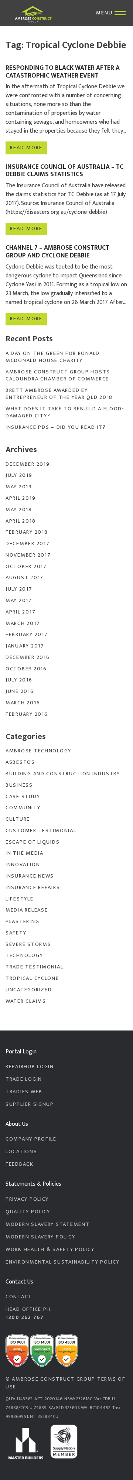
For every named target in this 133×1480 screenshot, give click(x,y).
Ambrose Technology (38, 750)
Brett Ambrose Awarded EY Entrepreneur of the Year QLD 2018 (59, 394)
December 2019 (28, 464)
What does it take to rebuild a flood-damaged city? (65, 412)
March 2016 (23, 702)
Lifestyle (20, 899)
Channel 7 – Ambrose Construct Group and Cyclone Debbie (57, 251)
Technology (24, 955)
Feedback (20, 1164)
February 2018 (27, 532)
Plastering (22, 921)
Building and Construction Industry (63, 773)
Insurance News (30, 876)
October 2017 (26, 566)
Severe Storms (28, 944)
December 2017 (28, 543)
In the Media (25, 853)
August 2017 (25, 577)
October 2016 (26, 668)
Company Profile (31, 1139)
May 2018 (19, 509)
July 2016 (19, 680)
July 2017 (19, 589)
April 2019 (20, 498)
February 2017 (27, 634)
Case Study (23, 796)
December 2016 (28, 657)
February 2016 (27, 714)
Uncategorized (29, 989)
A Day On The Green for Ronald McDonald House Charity (53, 357)
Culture (18, 819)
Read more (26, 147)
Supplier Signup (30, 1104)
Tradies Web (24, 1091)
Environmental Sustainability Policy (62, 1262)
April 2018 (20, 521)
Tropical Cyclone (32, 978)
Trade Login (24, 1079)
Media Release (27, 910)
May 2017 (19, 600)
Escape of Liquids (32, 842)
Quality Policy (28, 1211)
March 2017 (23, 623)
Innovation (23, 864)
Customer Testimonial (41, 830)
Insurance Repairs (33, 887)
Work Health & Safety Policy (50, 1249)
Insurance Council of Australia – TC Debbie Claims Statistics (64, 170)
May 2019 (19, 486)
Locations (21, 1151)
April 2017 (20, 612)
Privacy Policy (27, 1199)
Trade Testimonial (34, 967)
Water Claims (26, 1001)
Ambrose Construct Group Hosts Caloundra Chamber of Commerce (58, 375)
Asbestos (20, 762)
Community (23, 807)
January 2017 (25, 646)
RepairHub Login (30, 1066)
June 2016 (20, 691)
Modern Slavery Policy (40, 1237)
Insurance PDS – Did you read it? (56, 427)
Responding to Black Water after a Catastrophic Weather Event (63, 71)
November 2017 (28, 555)
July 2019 (19, 475)
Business (19, 785)
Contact (19, 1296)
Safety (16, 933)
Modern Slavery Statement (47, 1224)
